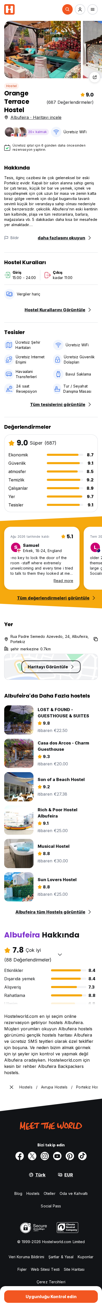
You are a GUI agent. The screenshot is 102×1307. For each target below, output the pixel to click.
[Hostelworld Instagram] (45, 1156)
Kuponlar (85, 1257)
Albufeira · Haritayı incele (35, 117)
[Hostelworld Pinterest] (70, 1156)
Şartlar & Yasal (61, 1257)
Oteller (49, 1193)
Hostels (32, 1193)
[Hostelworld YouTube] (57, 1156)
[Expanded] (11, 1087)
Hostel (11, 86)
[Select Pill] (67, 9)
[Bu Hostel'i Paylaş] (94, 77)
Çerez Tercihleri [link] (51, 1282)
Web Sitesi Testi (45, 1269)
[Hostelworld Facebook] (19, 1156)
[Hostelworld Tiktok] (82, 1156)
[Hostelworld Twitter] (32, 1156)
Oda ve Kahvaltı (74, 1193)
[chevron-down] (60, 954)
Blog (18, 1193)
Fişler (22, 1269)
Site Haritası (74, 1269)
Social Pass (51, 1206)
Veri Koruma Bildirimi (26, 1257)
